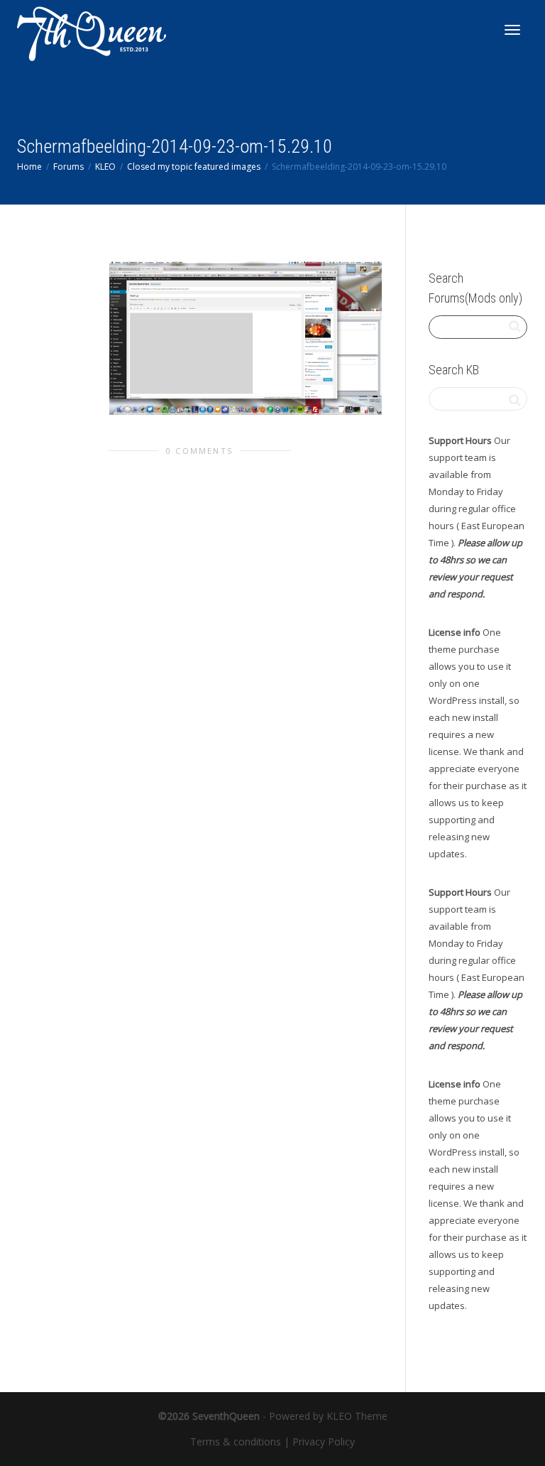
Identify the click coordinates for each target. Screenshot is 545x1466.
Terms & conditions (235, 1441)
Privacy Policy (323, 1441)
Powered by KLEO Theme (328, 1416)
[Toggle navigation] (512, 30)
